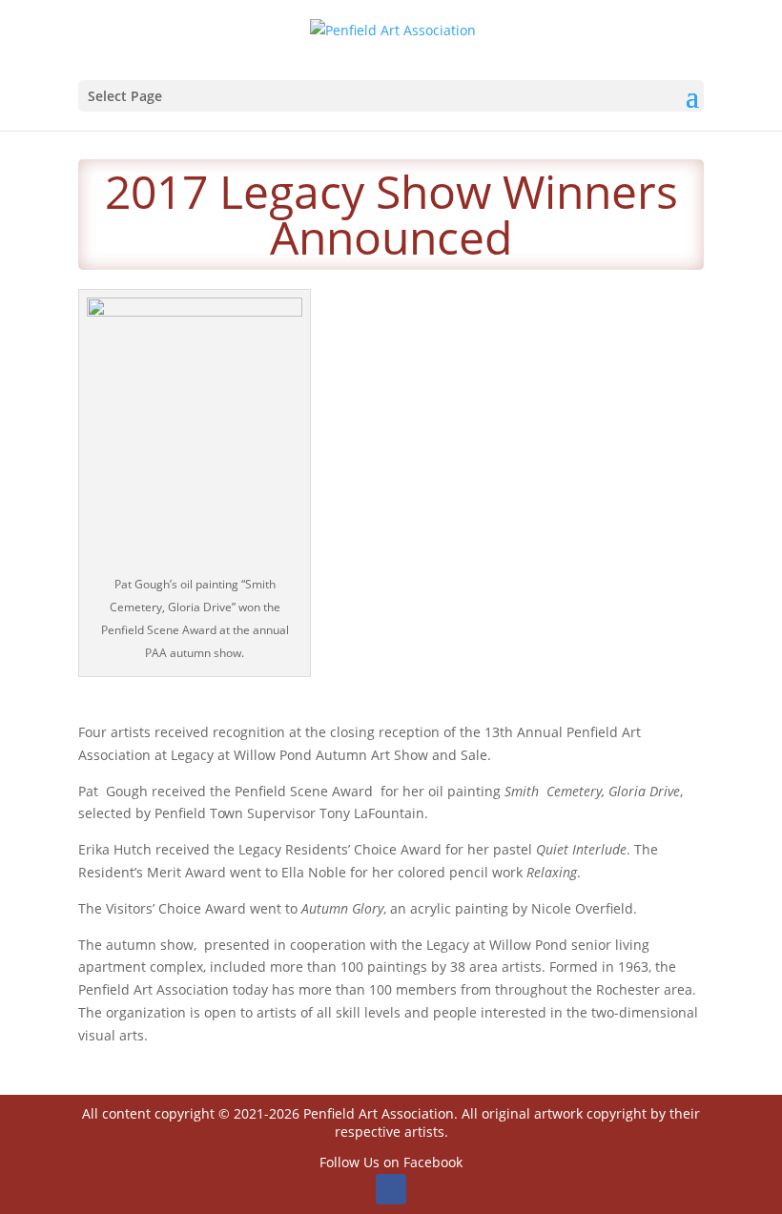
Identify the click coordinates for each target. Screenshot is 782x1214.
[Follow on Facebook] (391, 1189)
